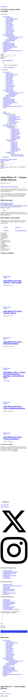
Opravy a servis (6, 113)
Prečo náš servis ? (7, 586)
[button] (6, 276)
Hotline (4, 60)
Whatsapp (5, 227)
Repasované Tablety (10, 40)
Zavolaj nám (17, 227)
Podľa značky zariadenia (11, 124)
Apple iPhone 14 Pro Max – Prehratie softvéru (12, 312)
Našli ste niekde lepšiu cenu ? (9, 593)
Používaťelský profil (7, 584)
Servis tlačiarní (9, 26)
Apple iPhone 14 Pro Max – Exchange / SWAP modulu (12, 281)
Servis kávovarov (9, 33)
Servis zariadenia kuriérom (9, 45)
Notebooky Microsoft (16, 137)
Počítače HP (14, 146)
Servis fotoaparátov (10, 31)
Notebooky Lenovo (15, 136)
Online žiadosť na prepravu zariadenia (9, 159)
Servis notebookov (10, 20)
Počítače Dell (14, 144)
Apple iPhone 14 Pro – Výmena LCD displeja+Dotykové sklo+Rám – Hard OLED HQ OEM (14, 375)
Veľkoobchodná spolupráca (9, 603)
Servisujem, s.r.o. (4, 6)
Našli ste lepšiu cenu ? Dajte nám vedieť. (9, 186)
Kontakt (5, 51)
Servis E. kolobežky (10, 29)
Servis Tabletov (12, 120)
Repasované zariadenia (8, 125)
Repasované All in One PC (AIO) (16, 37)
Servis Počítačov (12, 115)
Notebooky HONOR (16, 133)
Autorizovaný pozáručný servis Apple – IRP (12, 50)
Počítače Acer (14, 143)
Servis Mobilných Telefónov (15, 119)
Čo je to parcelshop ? (7, 604)
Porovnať (5, 277)
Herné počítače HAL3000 (8, 606)
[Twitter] (14, 534)
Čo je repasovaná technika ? (9, 602)
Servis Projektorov (13, 122)
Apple (14, 205)
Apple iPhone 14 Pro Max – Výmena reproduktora (12, 438)
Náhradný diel (6, 42)
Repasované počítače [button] (10, 35)
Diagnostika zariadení (8, 608)
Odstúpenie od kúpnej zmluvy (9, 573)
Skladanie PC (6, 49)
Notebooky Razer (15, 138)
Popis (4, 691)
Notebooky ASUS (15, 130)
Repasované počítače (11, 139)
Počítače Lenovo (15, 148)
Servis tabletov (9, 23)
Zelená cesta (6, 594)
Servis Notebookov (13, 118)
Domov (5, 112)
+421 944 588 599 (4, 504)
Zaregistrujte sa (11, 67)
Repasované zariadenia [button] (8, 34)
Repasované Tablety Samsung (17, 155)
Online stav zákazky (7, 48)
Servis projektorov (10, 24)
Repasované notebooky (11, 39)
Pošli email (5, 230)
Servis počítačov (9, 17)
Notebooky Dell (14, 131)
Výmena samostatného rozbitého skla (11, 609)
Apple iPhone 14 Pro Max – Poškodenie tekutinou (12, 342)
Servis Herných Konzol (14, 121)
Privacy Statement (7, 578)
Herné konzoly (9, 22)
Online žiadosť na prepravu (9, 44)
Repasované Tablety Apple (17, 154)
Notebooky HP (14, 135)
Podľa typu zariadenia (10, 114)
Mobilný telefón (9, 21)
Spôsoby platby (6, 574)
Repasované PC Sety (13, 38)
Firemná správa (6, 588)
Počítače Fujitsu (14, 147)
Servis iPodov (9, 28)
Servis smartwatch (10, 27)
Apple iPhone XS (20, 205)
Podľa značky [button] (12, 127)
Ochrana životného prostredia (9, 575)
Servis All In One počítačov (15, 116)
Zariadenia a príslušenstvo (8, 43)
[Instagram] (14, 565)
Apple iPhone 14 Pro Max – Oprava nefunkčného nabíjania (14, 407)
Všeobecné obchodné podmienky (10, 46)
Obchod (6, 167)
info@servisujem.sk (5, 506)
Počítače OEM (14, 150)
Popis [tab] (4, 210)
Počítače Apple (14, 142)
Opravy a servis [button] (6, 16)
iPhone (25, 205)
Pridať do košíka (4, 695)
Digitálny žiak (6, 599)
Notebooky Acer (15, 129)
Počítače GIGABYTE (16, 149)
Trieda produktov (7, 600)
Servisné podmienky (7, 570)
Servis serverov (9, 32)
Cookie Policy (6, 576)
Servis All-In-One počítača (11, 18)
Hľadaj (2, 58)
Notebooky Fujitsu (15, 132)
